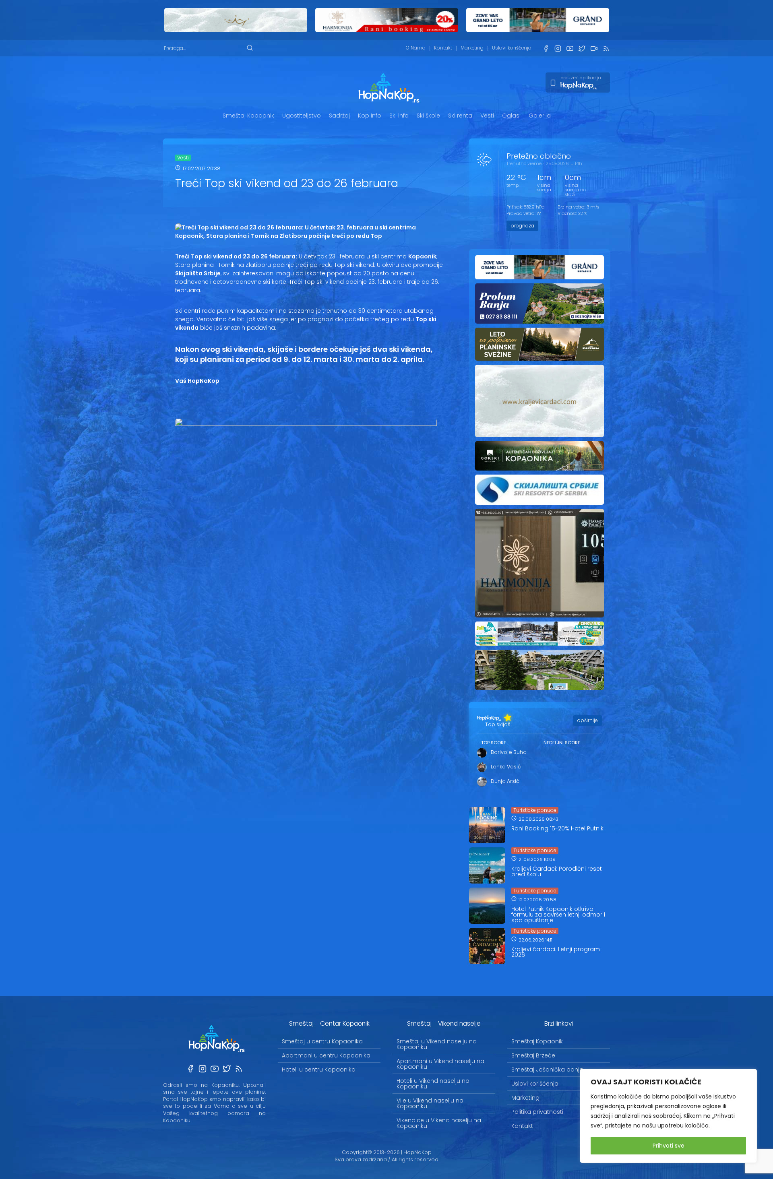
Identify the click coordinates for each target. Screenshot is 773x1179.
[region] (668, 1116)
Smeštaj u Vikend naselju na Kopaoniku (437, 1044)
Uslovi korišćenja (511, 48)
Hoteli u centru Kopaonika (318, 1069)
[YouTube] (570, 48)
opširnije (587, 720)
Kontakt (443, 48)
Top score (493, 742)
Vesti (487, 115)
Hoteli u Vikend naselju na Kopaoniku (433, 1083)
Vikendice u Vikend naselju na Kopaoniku (439, 1123)
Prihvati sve (668, 1146)
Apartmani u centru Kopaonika (326, 1055)
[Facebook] (545, 48)
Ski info (399, 115)
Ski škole (428, 115)
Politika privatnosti (537, 1112)
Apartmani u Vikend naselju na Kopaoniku (440, 1064)
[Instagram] (558, 48)
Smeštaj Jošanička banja (547, 1069)
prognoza (522, 225)
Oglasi (511, 115)
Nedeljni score (562, 742)
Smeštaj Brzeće (533, 1055)
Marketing (472, 48)
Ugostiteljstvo (301, 115)
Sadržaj (339, 115)
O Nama (416, 48)
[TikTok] (594, 48)
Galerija (540, 115)
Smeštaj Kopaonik (248, 115)
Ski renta (460, 115)
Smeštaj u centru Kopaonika (322, 1041)
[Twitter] (582, 48)
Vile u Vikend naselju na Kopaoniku (430, 1103)
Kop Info (369, 115)
